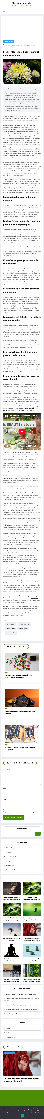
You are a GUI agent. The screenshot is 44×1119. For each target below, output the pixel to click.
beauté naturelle (8, 45)
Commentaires (6, 770)
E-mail (4, 799)
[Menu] (3, 11)
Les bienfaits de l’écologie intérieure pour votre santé (11, 980)
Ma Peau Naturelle (21, 3)
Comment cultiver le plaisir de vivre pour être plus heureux (11, 898)
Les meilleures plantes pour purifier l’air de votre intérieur (32, 980)
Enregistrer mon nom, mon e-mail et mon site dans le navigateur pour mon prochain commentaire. (21, 813)
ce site (25, 589)
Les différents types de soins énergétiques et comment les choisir (32, 939)
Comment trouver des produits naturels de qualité (20, 748)
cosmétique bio (27, 45)
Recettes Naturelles (11, 870)
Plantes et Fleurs (10, 865)
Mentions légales (10, 1037)
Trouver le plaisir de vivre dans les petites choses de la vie (32, 919)
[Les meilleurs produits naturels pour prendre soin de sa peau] (22, 662)
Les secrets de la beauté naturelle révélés (22, 410)
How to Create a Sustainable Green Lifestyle (32, 960)
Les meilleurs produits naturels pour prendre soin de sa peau (19, 676)
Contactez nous (10, 1033)
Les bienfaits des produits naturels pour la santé (20, 712)
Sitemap (8, 1028)
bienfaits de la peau (18, 45)
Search (38, 833)
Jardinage (8, 861)
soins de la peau (12, 47)
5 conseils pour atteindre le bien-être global (12, 960)
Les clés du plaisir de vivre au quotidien (11, 939)
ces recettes (34, 598)
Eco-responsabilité (11, 857)
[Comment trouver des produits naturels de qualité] (22, 734)
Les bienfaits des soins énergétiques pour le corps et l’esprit (11, 919)
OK (23, 1116)
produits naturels (23, 628)
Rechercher (22, 828)
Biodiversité (9, 852)
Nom (4, 788)
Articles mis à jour (11, 848)
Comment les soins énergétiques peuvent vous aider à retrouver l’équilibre (32, 899)
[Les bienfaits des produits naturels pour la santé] (22, 698)
